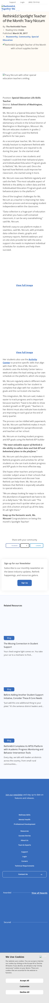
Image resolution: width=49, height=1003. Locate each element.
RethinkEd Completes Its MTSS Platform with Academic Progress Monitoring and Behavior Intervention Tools (23, 749)
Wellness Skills (24, 815)
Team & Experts (24, 845)
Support (12, 2)
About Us (24, 840)
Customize (24, 986)
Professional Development (24, 824)
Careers (24, 861)
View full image (24, 285)
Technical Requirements (24, 866)
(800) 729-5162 (34, 2)
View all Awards (39, 893)
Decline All (24, 992)
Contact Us (23, 874)
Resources (25, 831)
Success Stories (25, 835)
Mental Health (24, 819)
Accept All (24, 980)
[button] (13, 545)
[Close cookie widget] (43, 956)
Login (22, 2)
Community (25, 36)
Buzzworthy (12, 36)
